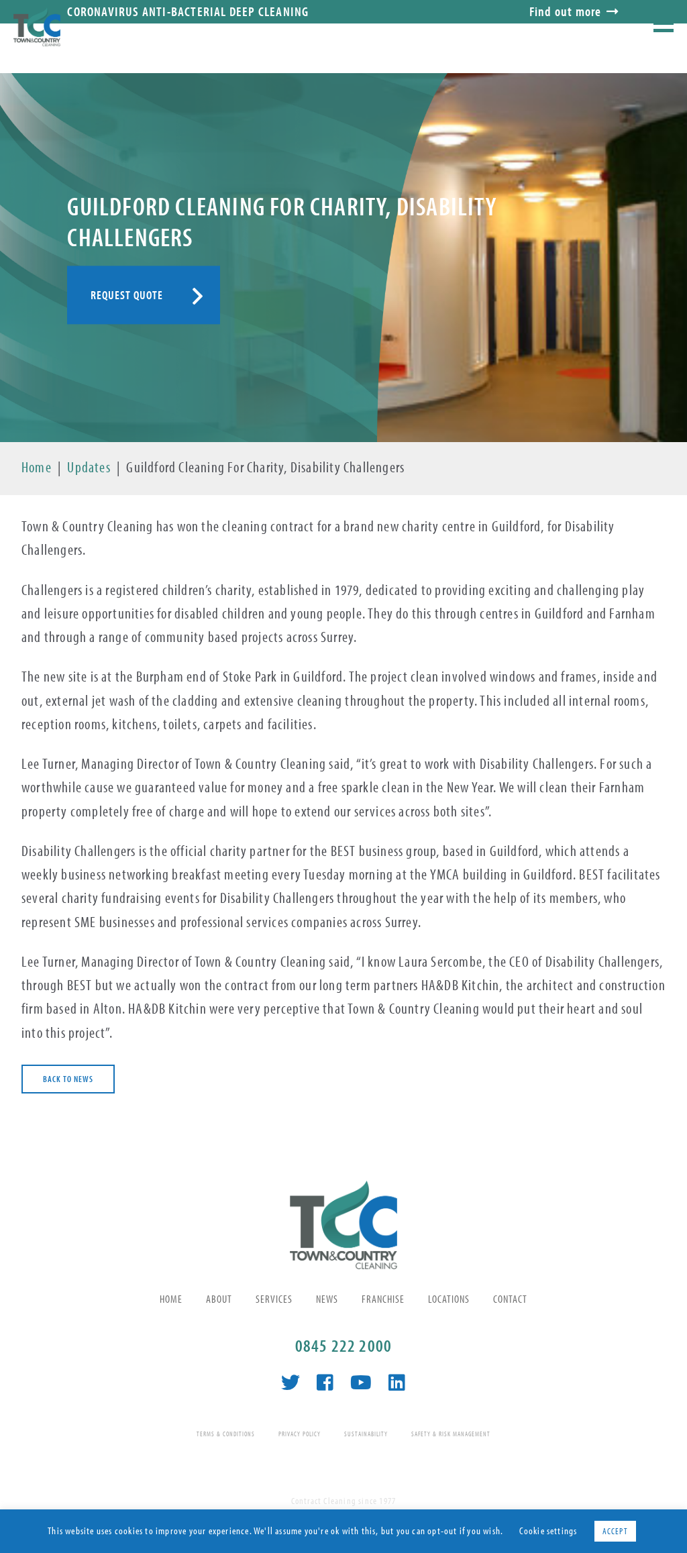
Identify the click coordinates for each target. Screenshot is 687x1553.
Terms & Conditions (226, 1434)
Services (274, 1298)
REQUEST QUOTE (127, 295)
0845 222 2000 (343, 1345)
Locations (449, 1298)
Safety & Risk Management (450, 1434)
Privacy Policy (299, 1434)
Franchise (383, 1298)
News (327, 1298)
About (219, 1298)
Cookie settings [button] (548, 1530)
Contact (510, 1298)
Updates (88, 467)
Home (36, 467)
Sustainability (366, 1434)
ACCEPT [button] (615, 1530)
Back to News (68, 1078)
